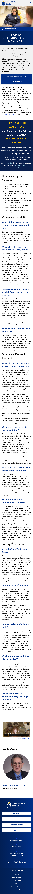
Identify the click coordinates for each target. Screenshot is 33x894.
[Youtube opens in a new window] (25, 862)
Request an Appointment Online (13, 77)
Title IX (16, 883)
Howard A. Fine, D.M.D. (14, 786)
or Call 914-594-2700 (12, 82)
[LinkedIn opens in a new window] (20, 862)
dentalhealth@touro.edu (16, 855)
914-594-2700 (9, 114)
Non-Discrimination (16, 880)
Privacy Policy (16, 874)
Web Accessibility (16, 889)
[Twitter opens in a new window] (23, 862)
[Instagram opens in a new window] (15, 862)
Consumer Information (16, 886)
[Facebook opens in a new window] (17, 862)
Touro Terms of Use (16, 877)
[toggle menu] (30, 3)
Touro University (18, 870)
